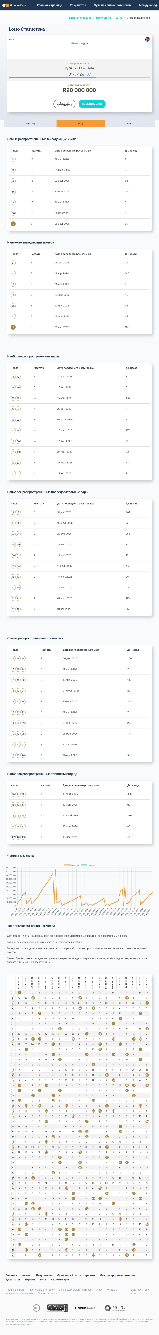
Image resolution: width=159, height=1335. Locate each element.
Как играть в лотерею (42, 1289)
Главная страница (80, 17)
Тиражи (30, 1279)
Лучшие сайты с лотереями (113, 5)
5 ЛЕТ (129, 123)
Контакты (112, 1289)
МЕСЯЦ (30, 123)
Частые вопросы (15, 1289)
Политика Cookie (47, 1293)
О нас (99, 1289)
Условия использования (20, 1293)
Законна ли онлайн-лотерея (75, 1289)
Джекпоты (13, 1279)
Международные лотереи (117, 1275)
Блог (43, 1279)
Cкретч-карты (60, 1279)
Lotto (119, 17)
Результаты (103, 17)
